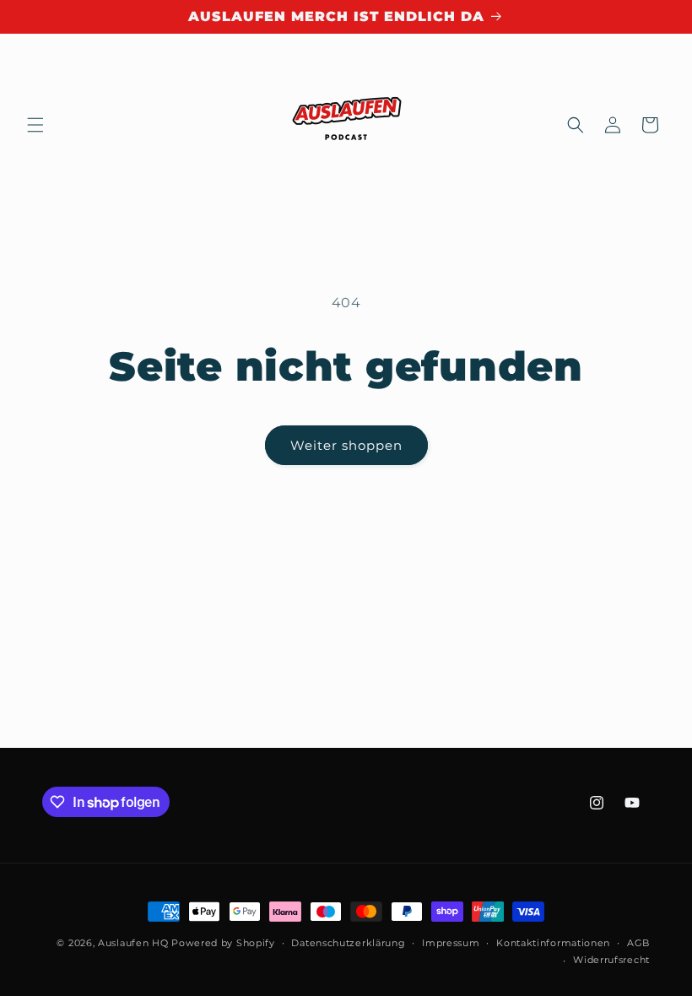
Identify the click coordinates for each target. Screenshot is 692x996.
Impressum (450, 943)
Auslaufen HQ (133, 943)
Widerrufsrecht (611, 960)
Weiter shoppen (346, 445)
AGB (638, 943)
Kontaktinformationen (553, 943)
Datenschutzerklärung (348, 943)
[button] (35, 124)
